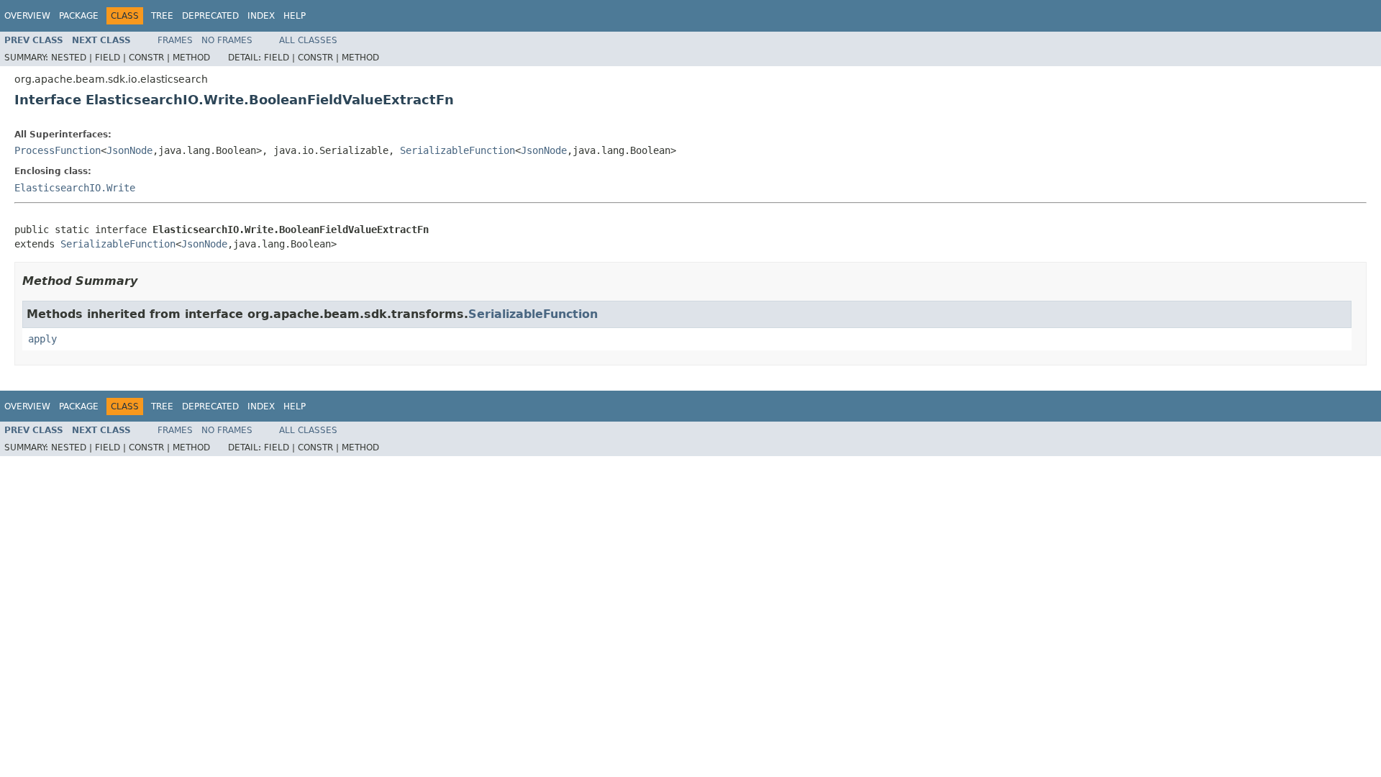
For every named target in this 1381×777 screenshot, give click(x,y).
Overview (27, 16)
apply (42, 339)
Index (261, 16)
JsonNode (129, 150)
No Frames (226, 40)
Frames (175, 40)
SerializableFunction (457, 150)
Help (294, 16)
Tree (162, 16)
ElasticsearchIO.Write (74, 188)
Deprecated (210, 16)
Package (79, 16)
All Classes (308, 40)
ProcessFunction (57, 150)
